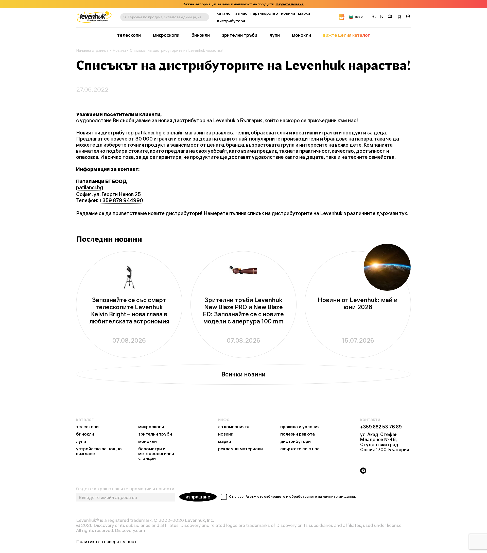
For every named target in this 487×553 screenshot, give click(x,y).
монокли (301, 35)
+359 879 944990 (121, 200)
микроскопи (166, 35)
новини (288, 13)
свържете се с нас (300, 448)
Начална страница (92, 50)
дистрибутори (231, 21)
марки (304, 13)
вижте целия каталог (346, 35)
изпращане (198, 497)
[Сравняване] (390, 17)
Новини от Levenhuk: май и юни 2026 (358, 303)
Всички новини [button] (243, 374)
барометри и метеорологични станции (156, 453)
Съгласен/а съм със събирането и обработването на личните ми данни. (292, 496)
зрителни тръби (239, 35)
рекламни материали (240, 448)
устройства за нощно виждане (99, 451)
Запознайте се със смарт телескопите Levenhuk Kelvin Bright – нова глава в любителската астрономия (129, 310)
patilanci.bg (89, 187)
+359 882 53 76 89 (381, 426)
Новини (119, 50)
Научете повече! (290, 4)
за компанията (233, 426)
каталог (224, 13)
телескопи (129, 35)
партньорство (264, 13)
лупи (274, 35)
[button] (373, 17)
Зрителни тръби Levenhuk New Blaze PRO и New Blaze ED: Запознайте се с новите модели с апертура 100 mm (243, 310)
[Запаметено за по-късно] (381, 17)
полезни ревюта (297, 434)
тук (403, 213)
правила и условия (300, 426)
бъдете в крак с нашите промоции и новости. (125, 489)
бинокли (201, 35)
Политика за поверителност (106, 541)
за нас (241, 13)
